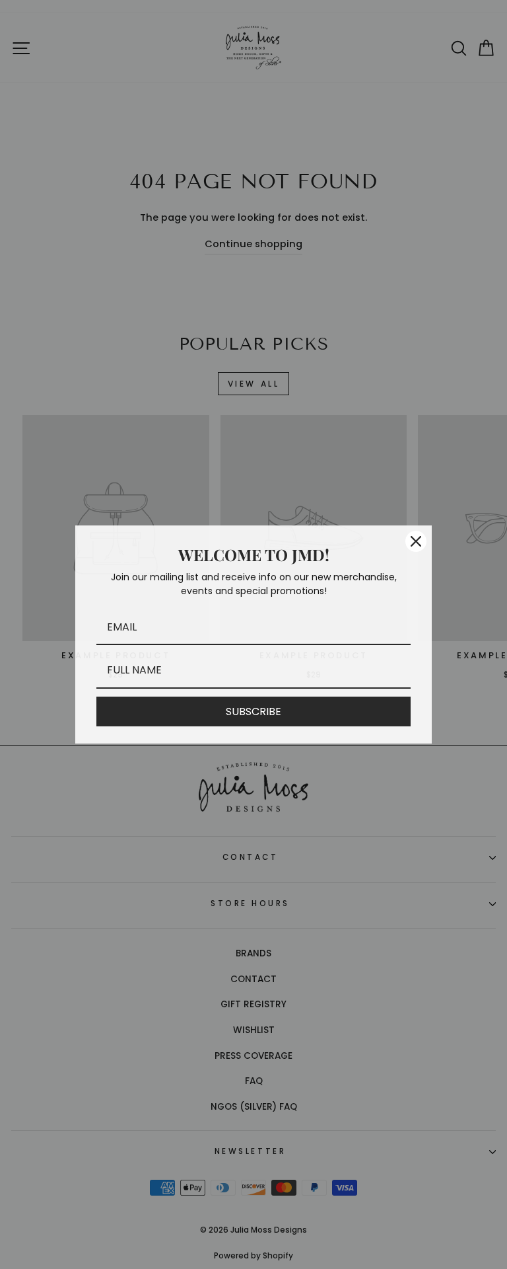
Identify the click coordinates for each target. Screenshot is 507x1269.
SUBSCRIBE (253, 711)
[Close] (416, 541)
